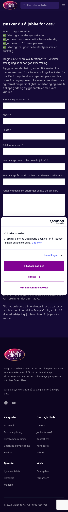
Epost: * (7, 129)
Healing (8, 452)
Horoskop (9, 477)
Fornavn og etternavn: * (16, 99)
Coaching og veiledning (17, 445)
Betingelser (43, 471)
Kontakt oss (43, 439)
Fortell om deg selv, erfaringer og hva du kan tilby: (31, 190)
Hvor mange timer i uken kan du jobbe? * (25, 160)
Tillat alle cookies (34, 265)
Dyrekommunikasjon (15, 439)
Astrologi (9, 425)
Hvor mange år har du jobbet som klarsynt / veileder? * (33, 175)
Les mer (37, 242)
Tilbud (40, 452)
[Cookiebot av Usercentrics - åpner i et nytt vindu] (49, 222)
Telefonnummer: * (13, 145)
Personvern (43, 477)
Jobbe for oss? (44, 432)
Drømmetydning (13, 432)
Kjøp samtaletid (12, 471)
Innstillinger (51, 255)
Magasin (9, 484)
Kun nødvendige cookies (33, 287)
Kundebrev (43, 445)
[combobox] (39, 5)
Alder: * (7, 114)
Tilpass (32, 276)
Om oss (41, 425)
